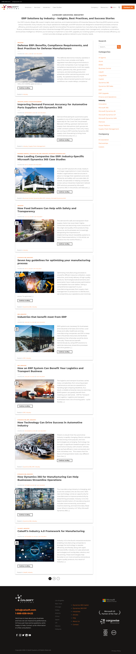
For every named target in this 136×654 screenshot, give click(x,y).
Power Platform (104, 125)
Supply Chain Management (33, 101)
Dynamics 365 (34, 153)
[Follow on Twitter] (23, 635)
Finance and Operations (107, 97)
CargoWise (103, 75)
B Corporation (104, 140)
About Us (76, 621)
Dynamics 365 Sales (106, 86)
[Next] (58, 578)
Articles (75, 615)
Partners (102, 122)
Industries (46, 7)
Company (94, 7)
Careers (101, 147)
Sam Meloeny (38, 53)
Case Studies (57, 7)
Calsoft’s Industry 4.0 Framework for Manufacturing (51, 531)
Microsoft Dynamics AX (107, 111)
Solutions (28, 7)
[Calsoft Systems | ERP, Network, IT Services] (11, 7)
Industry (20, 42)
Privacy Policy (116, 651)
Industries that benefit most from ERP (42, 316)
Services (37, 7)
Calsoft (20, 528)
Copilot (101, 79)
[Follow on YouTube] (30, 635)
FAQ (74, 618)
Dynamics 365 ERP (80, 608)
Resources (104, 7)
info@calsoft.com (17, 1)
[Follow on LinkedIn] (26, 635)
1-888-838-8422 (5, 1)
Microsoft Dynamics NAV (57, 153)
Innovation (103, 104)
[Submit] (119, 47)
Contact (76, 624)
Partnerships (103, 143)
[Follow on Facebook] (17, 635)
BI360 (101, 65)
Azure (101, 61)
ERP (40, 153)
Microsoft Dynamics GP (107, 115)
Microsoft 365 (103, 108)
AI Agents (102, 58)
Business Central (23, 153)
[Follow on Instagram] (20, 635)
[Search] (119, 7)
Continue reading (25, 88)
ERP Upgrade (104, 93)
